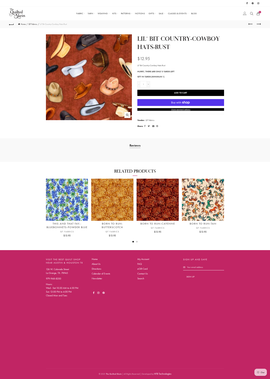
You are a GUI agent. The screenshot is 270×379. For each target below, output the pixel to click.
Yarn (90, 13)
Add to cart (180, 92)
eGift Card (142, 268)
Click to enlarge (127, 115)
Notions (140, 13)
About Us (96, 264)
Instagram (258, 3)
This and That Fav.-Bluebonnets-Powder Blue (67, 225)
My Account (143, 259)
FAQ (139, 264)
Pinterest (253, 3)
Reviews (135, 145)
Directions (96, 268)
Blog (194, 13)
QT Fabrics (32, 24)
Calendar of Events (101, 273)
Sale (161, 13)
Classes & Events (177, 13)
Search (140, 278)
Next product (258, 24)
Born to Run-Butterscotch (112, 225)
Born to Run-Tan (203, 223)
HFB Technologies (162, 373)
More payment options (180, 109)
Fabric (79, 13)
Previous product (251, 24)
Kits (114, 13)
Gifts (151, 13)
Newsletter (97, 278)
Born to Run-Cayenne (157, 223)
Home (23, 24)
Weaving (103, 13)
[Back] (11, 24)
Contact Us (142, 273)
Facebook (247, 3)
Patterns (125, 13)
